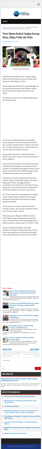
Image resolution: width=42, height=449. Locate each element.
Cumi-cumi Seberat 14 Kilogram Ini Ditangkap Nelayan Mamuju (20, 423)
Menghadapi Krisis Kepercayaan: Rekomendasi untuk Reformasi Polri (20, 401)
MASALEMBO (21, 446)
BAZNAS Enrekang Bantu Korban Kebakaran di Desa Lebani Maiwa (22, 428)
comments (6, 360)
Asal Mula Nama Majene (11, 406)
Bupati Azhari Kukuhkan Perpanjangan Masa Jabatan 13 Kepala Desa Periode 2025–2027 (22, 293)
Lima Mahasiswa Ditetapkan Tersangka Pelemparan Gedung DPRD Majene (22, 417)
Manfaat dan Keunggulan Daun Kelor (15, 433)
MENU (5, 21)
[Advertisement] (21, 120)
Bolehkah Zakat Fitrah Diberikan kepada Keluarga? (19, 396)
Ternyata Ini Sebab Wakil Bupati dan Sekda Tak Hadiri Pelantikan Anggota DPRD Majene (23, 305)
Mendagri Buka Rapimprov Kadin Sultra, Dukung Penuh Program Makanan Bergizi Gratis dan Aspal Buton (21, 411)
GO (38, 368)
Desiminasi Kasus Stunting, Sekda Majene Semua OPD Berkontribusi (12, 354)
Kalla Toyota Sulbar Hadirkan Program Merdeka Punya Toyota (29, 354)
